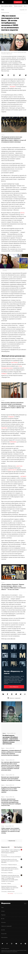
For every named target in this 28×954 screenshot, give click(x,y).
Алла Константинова (5, 12)
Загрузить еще (11, 840)
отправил (11, 416)
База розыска (4, 937)
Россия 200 (3, 933)
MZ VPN (3, 930)
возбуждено (13, 441)
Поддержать (18, 2)
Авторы (3, 911)
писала (22, 212)
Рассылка (3, 922)
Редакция (3, 914)
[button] (25, 2)
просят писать (12, 469)
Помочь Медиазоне (14, 686)
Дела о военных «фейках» (7, 6)
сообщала (4, 373)
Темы (2, 907)
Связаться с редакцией (14, 698)
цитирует (12, 86)
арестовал (4, 428)
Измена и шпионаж (18, 6)
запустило (19, 466)
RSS (3, 918)
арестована (14, 362)
